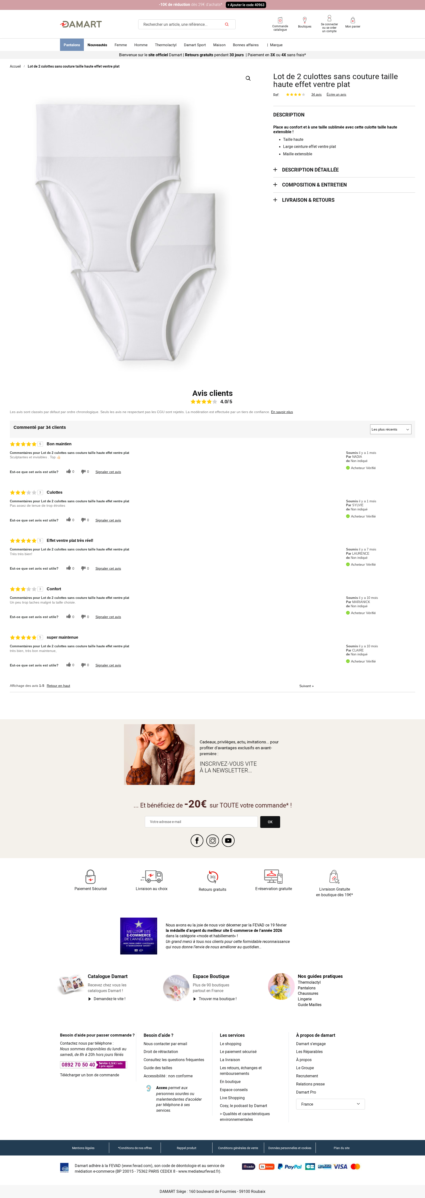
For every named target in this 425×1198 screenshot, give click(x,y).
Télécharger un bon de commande (89, 1075)
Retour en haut (58, 686)
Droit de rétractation (161, 1051)
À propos (304, 1059)
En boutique (230, 1081)
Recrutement (307, 1076)
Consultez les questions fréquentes (174, 1059)
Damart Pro (306, 1092)
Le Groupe (305, 1067)
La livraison (230, 1059)
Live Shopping (232, 1097)
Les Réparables (309, 1051)
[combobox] (187, 24)
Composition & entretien (314, 184)
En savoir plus (282, 412)
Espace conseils (234, 1089)
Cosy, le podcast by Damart (243, 1105)
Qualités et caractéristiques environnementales (245, 1116)
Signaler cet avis (108, 472)
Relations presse (310, 1084)
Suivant (306, 686)
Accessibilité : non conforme (168, 1076)
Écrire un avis (336, 94)
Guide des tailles (158, 1067)
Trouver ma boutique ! (218, 998)
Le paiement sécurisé (238, 1051)
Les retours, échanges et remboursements (241, 1070)
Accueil (15, 66)
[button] (330, 1104)
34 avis (316, 94)
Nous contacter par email (165, 1043)
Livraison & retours (308, 200)
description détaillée (310, 169)
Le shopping (230, 1043)
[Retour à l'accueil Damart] (81, 24)
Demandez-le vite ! (109, 998)
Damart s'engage (311, 1043)
